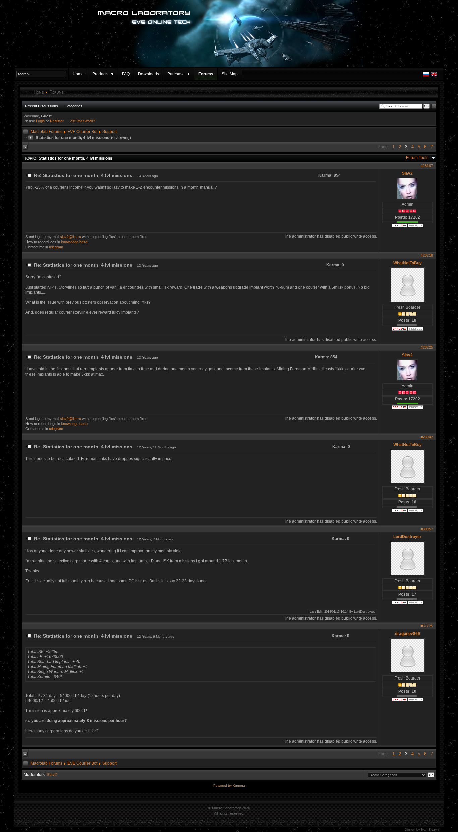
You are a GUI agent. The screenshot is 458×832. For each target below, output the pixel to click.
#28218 (427, 255)
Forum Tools (417, 157)
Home (78, 74)
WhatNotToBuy (407, 263)
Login (40, 121)
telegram (56, 247)
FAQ (126, 74)
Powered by (223, 785)
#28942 (427, 437)
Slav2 (407, 173)
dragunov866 (407, 633)
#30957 (427, 529)
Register (56, 121)
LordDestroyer (407, 536)
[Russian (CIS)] (426, 76)
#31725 (427, 626)
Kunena (239, 785)
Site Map (230, 74)
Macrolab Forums (46, 131)
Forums (205, 74)
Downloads (148, 74)
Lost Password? (81, 121)
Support (109, 131)
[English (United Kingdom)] (434, 76)
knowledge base (74, 242)
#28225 (427, 347)
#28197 (427, 166)
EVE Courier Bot (82, 131)
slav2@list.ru (70, 237)
